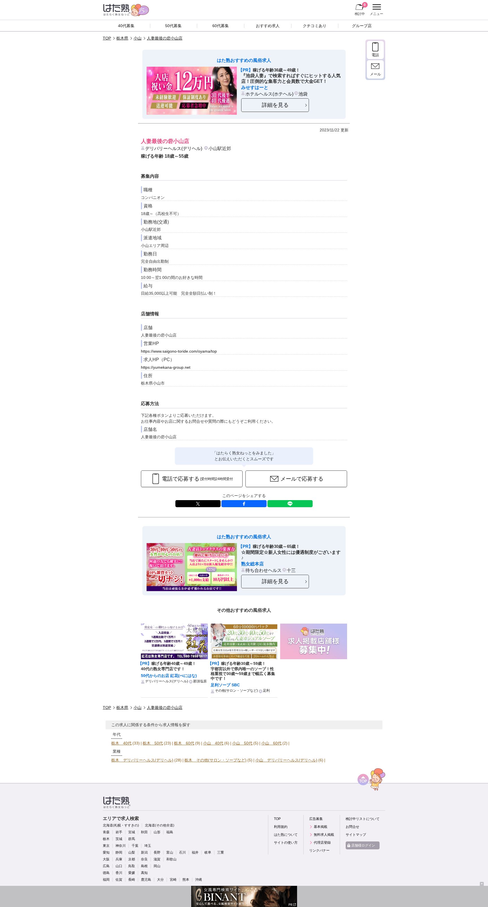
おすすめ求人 (268, 25)
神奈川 (121, 846)
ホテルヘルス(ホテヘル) (269, 93)
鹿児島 (146, 880)
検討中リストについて (363, 819)
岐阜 (207, 852)
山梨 (131, 852)
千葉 (135, 846)
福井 (195, 852)
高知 (144, 873)
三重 (220, 852)
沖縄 (198, 880)
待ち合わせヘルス (263, 570)
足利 (266, 691)
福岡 (106, 880)
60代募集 (220, 25)
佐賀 (119, 880)
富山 (169, 852)
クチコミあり (314, 25)
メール (375, 74)
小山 (137, 38)
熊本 (185, 880)
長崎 (131, 880)
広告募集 (316, 819)
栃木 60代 (184, 743)
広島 (106, 866)
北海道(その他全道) (159, 825)
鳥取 (131, 866)
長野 (157, 852)
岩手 (119, 832)
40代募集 (126, 25)
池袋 (303, 93)
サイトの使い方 (286, 843)
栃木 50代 (153, 743)
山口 (119, 866)
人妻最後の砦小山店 (164, 38)
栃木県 (122, 38)
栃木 (106, 839)
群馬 (131, 839)
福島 (169, 832)
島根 (144, 866)
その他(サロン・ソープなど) (236, 691)
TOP (107, 38)
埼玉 (147, 846)
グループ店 (362, 25)
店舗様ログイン (363, 845)
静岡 (119, 852)
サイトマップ (356, 835)
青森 (106, 832)
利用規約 (280, 827)
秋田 (144, 832)
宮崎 (173, 880)
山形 (157, 832)
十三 (291, 570)
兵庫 (119, 859)
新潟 (144, 852)
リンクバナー (319, 850)
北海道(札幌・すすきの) (121, 825)
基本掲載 (320, 827)
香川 (119, 873)
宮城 (131, 832)
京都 (131, 859)
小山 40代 (213, 743)
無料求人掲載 (324, 835)
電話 (375, 55)
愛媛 (131, 873)
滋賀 (157, 859)
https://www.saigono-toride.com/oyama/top (179, 351)
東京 (106, 846)
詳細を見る (275, 105)
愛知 (106, 852)
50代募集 (173, 25)
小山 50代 (242, 743)
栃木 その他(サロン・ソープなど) (215, 760)
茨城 (119, 839)
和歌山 (171, 859)
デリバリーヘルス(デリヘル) (173, 148)
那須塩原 (200, 681)
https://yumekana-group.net (165, 367)
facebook (244, 503)
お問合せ (352, 827)
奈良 (144, 859)
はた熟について (286, 835)
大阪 (106, 859)
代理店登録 (322, 843)
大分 (160, 880)
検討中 (360, 9)
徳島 (106, 873)
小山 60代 (271, 743)
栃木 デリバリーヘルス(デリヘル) (142, 760)
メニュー (375, 10)
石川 (182, 852)
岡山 (157, 866)
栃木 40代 (121, 743)
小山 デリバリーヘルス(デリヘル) (286, 760)
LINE (290, 503)
